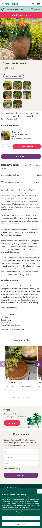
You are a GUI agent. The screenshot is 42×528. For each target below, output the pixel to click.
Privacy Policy (15, 468)
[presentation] (38, 364)
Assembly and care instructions (13, 329)
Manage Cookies (21, 512)
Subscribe (20, 475)
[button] (13, 397)
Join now (11, 423)
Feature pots (26, 116)
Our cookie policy (24, 507)
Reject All (21, 518)
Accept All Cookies (20, 524)
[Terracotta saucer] (21, 363)
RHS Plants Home (8, 113)
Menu (38, 3)
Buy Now (20, 156)
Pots (15, 116)
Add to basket (26, 146)
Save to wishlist (12, 76)
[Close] (39, 491)
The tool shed (24, 113)
